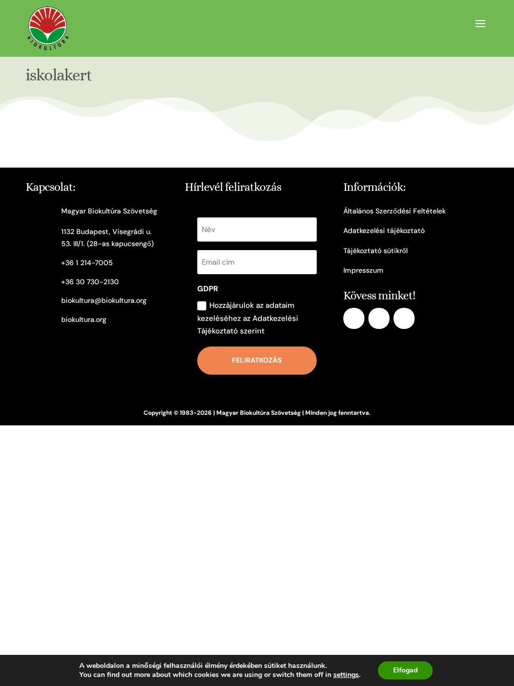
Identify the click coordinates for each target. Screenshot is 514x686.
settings (346, 674)
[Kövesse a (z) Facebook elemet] (353, 318)
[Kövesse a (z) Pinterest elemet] (404, 318)
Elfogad (405, 670)
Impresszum (363, 270)
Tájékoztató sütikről (375, 250)
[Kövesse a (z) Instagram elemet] (379, 318)
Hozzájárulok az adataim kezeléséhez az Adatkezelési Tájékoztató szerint (247, 318)
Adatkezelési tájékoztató (384, 230)
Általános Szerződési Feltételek (394, 210)
